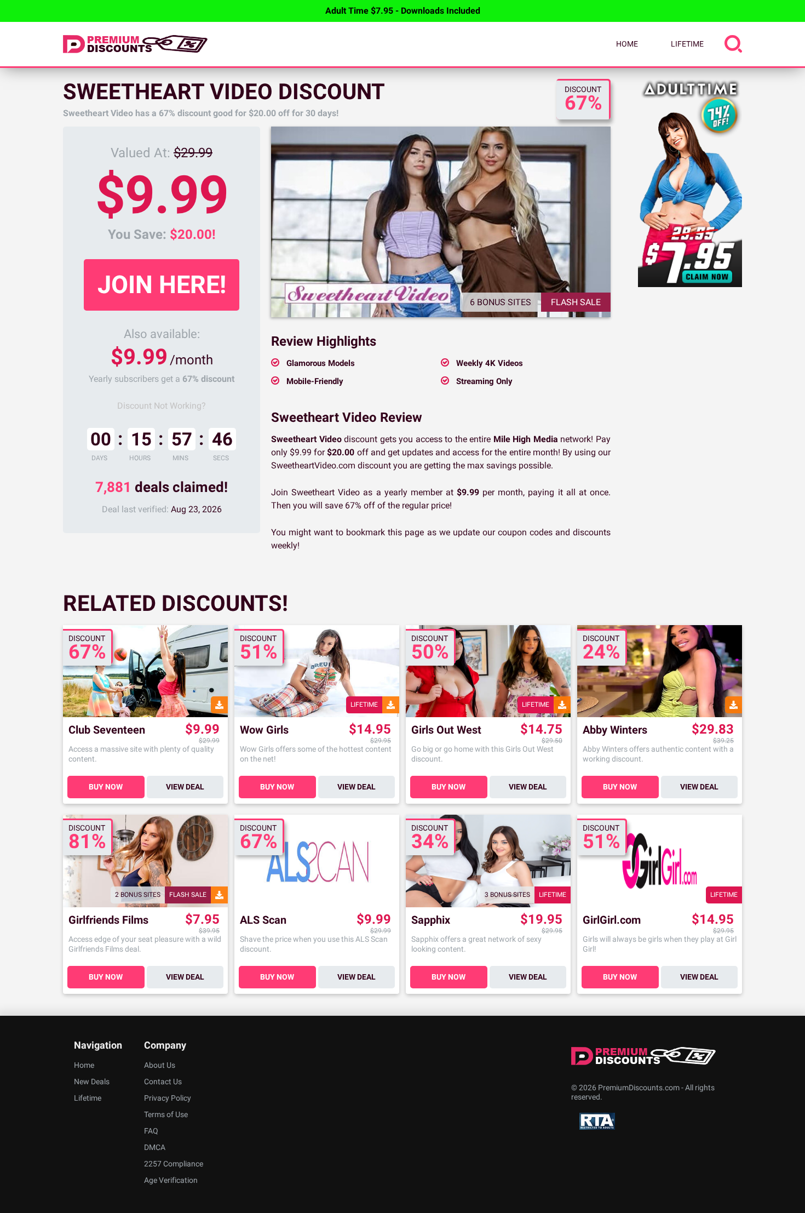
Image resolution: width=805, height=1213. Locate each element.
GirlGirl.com (612, 920)
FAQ (151, 1130)
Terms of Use (166, 1114)
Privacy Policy (167, 1098)
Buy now (106, 786)
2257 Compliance (173, 1163)
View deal (185, 786)
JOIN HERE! (161, 284)
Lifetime (687, 43)
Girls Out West (446, 730)
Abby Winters (615, 730)
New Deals (92, 1081)
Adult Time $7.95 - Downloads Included (402, 10)
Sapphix (430, 920)
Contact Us (163, 1081)
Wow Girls (264, 730)
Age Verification (171, 1180)
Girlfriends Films (108, 920)
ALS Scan (263, 920)
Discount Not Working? (161, 405)
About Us (159, 1065)
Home (627, 43)
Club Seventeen (106, 730)
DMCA (154, 1147)
